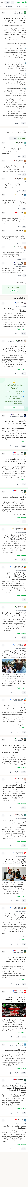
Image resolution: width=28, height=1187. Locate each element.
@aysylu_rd (20, 302)
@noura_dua (19, 12)
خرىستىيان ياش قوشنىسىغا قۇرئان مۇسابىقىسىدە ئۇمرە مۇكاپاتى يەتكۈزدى (14, 707)
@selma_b (20, 212)
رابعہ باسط (20, 340)
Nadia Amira (19, 814)
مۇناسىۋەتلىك (21, 138)
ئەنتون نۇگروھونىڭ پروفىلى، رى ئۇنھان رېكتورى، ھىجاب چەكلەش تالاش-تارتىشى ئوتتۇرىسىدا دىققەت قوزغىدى (14, 862)
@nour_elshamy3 (18, 528)
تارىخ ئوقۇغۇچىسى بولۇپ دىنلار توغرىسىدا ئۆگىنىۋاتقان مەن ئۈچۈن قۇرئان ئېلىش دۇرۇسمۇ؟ (15, 537)
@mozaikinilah (20, 454)
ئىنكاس (19, 156)
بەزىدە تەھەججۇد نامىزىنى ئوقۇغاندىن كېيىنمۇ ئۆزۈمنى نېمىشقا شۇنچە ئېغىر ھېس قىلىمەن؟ (14, 615)
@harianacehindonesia (20, 567)
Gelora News (19, 644)
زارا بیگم (21, 1044)
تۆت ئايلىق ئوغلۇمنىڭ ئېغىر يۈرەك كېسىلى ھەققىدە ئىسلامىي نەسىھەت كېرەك (14, 747)
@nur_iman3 (20, 416)
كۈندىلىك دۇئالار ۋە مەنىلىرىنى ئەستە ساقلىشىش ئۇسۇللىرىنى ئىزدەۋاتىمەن (14, 823)
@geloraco (21, 645)
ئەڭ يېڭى (13, 138)
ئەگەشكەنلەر (18, 6)
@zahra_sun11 (19, 230)
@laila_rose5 (19, 263)
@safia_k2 (20, 142)
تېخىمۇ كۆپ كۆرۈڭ (21, 329)
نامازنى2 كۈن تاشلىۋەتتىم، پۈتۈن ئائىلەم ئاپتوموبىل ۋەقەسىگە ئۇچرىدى (14, 786)
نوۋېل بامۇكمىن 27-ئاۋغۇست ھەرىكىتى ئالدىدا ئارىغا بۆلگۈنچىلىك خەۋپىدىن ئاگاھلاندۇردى (15, 999)
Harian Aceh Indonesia (18, 566)
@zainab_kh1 (19, 606)
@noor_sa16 (19, 739)
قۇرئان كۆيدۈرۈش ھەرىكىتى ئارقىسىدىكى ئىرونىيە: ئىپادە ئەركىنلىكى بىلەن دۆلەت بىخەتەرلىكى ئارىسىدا (14, 960)
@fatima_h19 (19, 246)
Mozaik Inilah (19, 453)
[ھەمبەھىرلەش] (10, 123)
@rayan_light (19, 160)
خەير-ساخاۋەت (8, 6)
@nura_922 (20, 1119)
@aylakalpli (20, 778)
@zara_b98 (21, 1045)
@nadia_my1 (20, 815)
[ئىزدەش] (12, 2)
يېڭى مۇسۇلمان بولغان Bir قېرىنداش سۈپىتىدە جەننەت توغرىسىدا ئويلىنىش (14, 423)
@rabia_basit (20, 341)
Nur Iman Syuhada (18, 415)
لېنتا (25, 6)
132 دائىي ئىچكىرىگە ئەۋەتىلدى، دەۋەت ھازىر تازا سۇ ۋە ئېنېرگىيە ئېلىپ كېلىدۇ (15, 461)
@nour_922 (20, 194)
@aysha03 (20, 178)
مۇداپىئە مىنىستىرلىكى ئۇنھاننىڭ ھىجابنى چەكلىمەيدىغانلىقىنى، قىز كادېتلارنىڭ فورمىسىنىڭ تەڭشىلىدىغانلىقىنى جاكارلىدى (15, 917)
